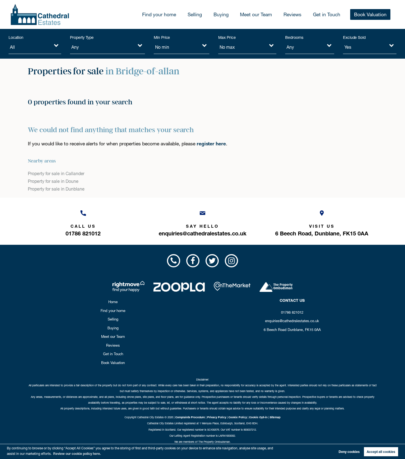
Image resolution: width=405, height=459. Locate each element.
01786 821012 (292, 312)
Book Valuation (370, 14)
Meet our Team (256, 14)
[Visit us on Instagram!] (231, 260)
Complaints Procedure (190, 417)
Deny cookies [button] (349, 452)
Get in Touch (326, 14)
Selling (195, 14)
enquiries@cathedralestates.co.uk (292, 321)
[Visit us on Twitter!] (212, 260)
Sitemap (275, 417)
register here (211, 143)
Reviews (292, 14)
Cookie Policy (237, 417)
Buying (221, 14)
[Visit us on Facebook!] (193, 260)
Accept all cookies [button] (381, 452)
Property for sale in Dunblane (56, 189)
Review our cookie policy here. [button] (77, 454)
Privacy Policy (216, 417)
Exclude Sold (354, 37)
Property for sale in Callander (56, 173)
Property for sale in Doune (53, 181)
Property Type (82, 37)
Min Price (162, 37)
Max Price (227, 37)
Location (16, 37)
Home (113, 302)
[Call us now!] (173, 260)
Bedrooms (294, 37)
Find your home (159, 14)
